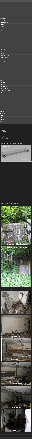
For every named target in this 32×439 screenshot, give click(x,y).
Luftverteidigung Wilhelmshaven (5, 90)
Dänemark (1, 115)
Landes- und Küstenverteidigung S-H (5, 96)
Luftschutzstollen (3, 30)
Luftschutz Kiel (2, 80)
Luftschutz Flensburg (3, 24)
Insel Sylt (1, 92)
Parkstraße (2, 59)
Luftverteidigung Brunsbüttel (4, 22)
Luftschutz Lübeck (3, 84)
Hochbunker (2, 26)
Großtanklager (2, 107)
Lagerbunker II (3, 51)
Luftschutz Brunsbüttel (3, 20)
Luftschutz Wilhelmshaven (4, 88)
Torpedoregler (3, 61)
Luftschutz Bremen (3, 16)
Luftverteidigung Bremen (3, 18)
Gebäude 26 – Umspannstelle (5, 45)
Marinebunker (3, 34)
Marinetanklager (2, 113)
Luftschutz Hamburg (3, 76)
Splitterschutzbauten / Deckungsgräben (6, 63)
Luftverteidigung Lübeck (3, 86)
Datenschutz (2, 119)
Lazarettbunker (3, 53)
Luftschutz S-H (2, 94)
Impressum (1, 121)
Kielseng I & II (3, 47)
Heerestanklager (2, 109)
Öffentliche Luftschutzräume (5, 65)
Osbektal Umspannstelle (4, 57)
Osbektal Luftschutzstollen (5, 55)
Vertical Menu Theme (17, 438)
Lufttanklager (2, 111)
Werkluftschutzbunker (4, 32)
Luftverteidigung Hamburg (4, 78)
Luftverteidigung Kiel (3, 82)
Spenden (1, 14)
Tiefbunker (2, 28)
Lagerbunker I (3, 49)
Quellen (1, 117)
